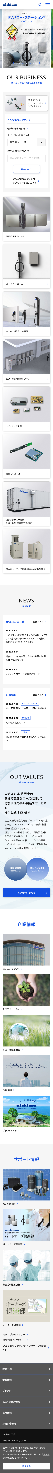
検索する (25, 169)
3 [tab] (26, 63)
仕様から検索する (16, 128)
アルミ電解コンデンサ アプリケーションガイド (25, 180)
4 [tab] (30, 63)
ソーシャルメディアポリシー (14, 1440)
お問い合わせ (9, 1423)
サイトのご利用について (12, 1434)
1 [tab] (19, 63)
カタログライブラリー (14, 1334)
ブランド (6, 1390)
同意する (26, 1466)
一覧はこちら (37, 621)
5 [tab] (33, 63)
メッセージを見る (26, 892)
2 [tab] (23, 63)
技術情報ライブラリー (14, 1340)
